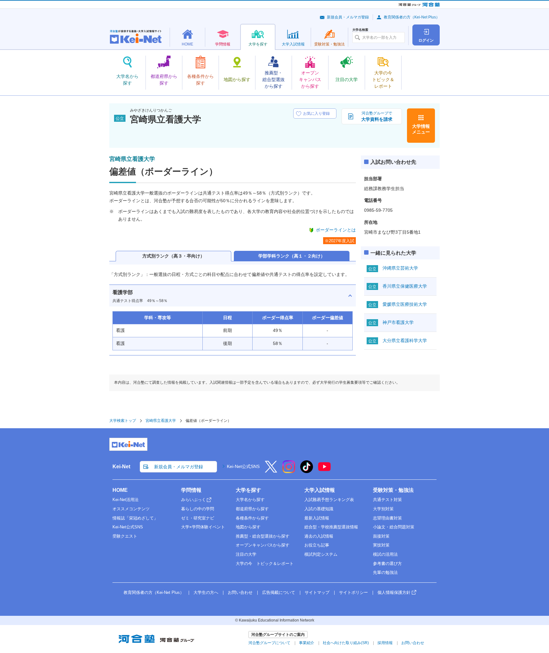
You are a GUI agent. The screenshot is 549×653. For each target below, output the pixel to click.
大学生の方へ (205, 592)
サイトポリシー (353, 592)
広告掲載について (278, 592)
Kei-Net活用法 (125, 499)
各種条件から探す (252, 518)
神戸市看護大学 (398, 322)
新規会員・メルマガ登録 (348, 17)
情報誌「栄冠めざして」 (135, 518)
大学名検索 (360, 29)
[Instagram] (288, 470)
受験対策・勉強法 (393, 490)
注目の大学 (246, 554)
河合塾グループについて (269, 643)
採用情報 (385, 643)
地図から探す (248, 527)
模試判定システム (320, 554)
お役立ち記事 (316, 545)
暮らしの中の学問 (197, 508)
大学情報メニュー (421, 129)
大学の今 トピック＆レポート (265, 563)
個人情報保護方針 (393, 592)
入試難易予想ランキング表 (329, 499)
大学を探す (248, 490)
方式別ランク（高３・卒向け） (173, 255)
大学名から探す (250, 499)
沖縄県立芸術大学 (400, 268)
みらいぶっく (193, 499)
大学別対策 (383, 508)
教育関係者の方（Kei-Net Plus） (412, 17)
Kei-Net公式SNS (243, 466)
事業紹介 (306, 643)
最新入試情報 (316, 518)
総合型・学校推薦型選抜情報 (331, 527)
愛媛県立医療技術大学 (405, 304)
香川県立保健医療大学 (405, 286)
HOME (120, 490)
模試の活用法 (385, 554)
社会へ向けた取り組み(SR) (346, 643)
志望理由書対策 (387, 518)
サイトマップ (317, 592)
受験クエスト (124, 536)
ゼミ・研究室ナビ (197, 518)
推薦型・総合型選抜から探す (262, 536)
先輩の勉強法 (385, 572)
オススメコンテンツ (131, 508)
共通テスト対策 (387, 499)
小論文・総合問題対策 (393, 527)
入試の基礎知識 (318, 508)
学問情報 (191, 490)
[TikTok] (306, 470)
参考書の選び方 (387, 563)
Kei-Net (121, 466)
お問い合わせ (240, 592)
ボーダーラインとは (336, 229)
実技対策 (381, 545)
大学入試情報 (319, 490)
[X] (271, 470)
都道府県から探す (252, 508)
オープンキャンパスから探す (262, 545)
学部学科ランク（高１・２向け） (291, 255)
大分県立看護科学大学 (405, 340)
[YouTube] (324, 470)
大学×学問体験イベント (203, 527)
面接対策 (381, 536)
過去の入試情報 (318, 536)
